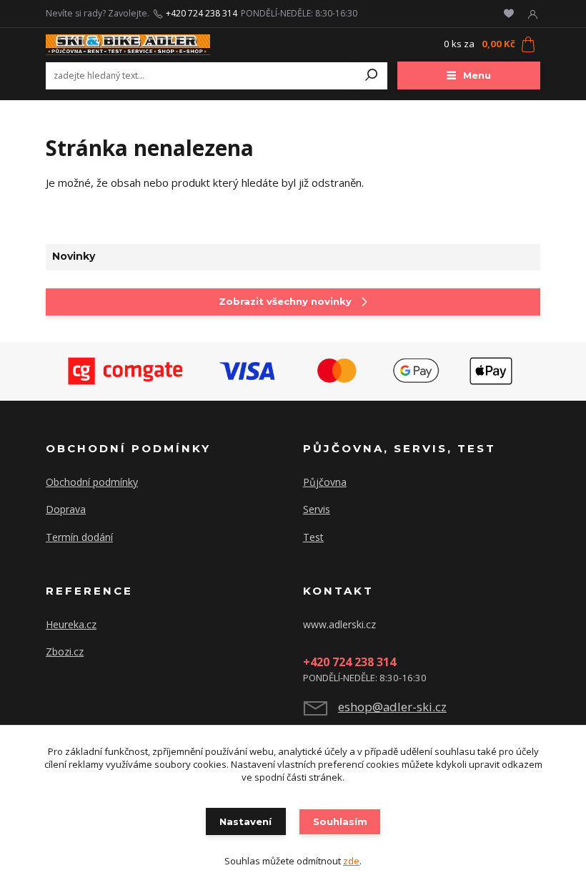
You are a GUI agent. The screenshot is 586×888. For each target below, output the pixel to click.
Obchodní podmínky (92, 482)
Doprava (66, 509)
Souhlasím (340, 821)
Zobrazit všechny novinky (285, 301)
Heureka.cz (71, 624)
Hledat (371, 75)
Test (313, 537)
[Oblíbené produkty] (509, 13)
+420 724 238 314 (201, 13)
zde (351, 860)
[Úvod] (128, 44)
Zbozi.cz (65, 651)
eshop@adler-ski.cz (392, 706)
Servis (316, 509)
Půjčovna (325, 482)
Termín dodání (79, 537)
